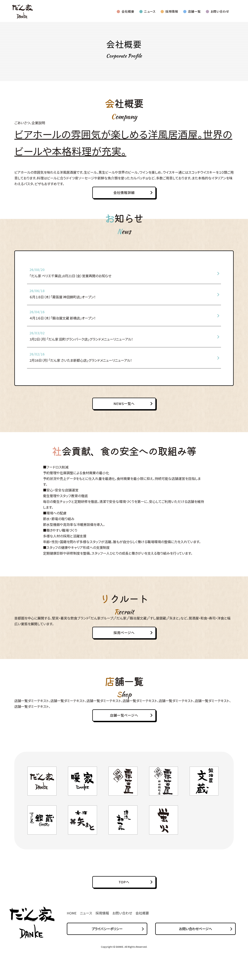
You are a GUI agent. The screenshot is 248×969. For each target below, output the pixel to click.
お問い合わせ (220, 11)
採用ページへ (124, 632)
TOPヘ (124, 881)
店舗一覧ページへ (124, 715)
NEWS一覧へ (124, 403)
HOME (72, 913)
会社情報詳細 (124, 192)
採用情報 (171, 11)
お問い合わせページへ (195, 928)
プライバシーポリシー (107, 928)
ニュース (150, 11)
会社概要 (127, 11)
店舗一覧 (194, 11)
